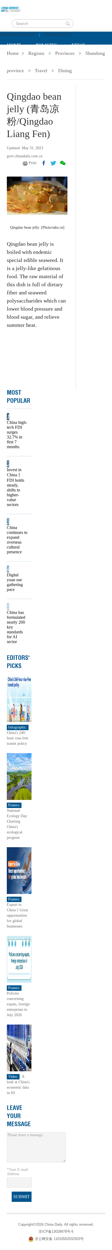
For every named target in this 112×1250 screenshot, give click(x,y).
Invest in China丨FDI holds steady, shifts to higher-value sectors (15, 487)
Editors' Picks (18, 662)
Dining (65, 70)
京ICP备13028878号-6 (56, 1231)
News (78, 45)
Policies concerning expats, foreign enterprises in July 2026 (18, 1004)
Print (32, 163)
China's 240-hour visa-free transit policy (17, 738)
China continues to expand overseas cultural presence (17, 539)
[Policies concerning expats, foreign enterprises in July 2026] (19, 959)
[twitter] (53, 163)
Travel (41, 70)
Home (14, 45)
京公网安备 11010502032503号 (59, 1239)
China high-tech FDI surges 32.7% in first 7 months (17, 434)
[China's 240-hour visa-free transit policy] (19, 698)
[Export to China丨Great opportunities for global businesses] (19, 870)
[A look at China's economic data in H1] (19, 1048)
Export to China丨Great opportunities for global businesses (17, 915)
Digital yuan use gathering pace (15, 582)
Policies (46, 45)
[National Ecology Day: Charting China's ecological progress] (19, 776)
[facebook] (43, 163)
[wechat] (63, 163)
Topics (52, 58)
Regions (85, 58)
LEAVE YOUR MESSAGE (19, 1116)
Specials (18, 58)
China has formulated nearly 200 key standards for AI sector (16, 627)
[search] (67, 23)
